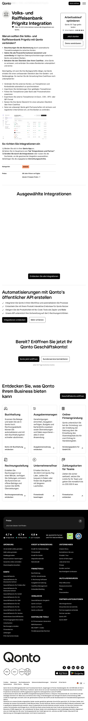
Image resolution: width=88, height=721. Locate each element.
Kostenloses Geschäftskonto (13, 616)
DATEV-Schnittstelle (38, 576)
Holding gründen (9, 555)
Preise (8, 520)
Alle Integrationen (65, 603)
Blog (60, 589)
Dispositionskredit (37, 558)
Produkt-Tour (64, 555)
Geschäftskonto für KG (11, 607)
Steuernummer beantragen (13, 558)
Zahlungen (7, 633)
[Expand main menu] (84, 3)
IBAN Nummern (36, 624)
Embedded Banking (37, 589)
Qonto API (62, 616)
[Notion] (11, 243)
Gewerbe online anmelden (12, 562)
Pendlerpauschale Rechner (40, 631)
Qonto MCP (63, 620)
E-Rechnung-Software (39, 579)
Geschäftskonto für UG (11, 597)
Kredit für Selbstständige (40, 549)
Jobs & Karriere (64, 562)
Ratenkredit (35, 562)
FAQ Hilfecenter (64, 583)
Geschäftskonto (9, 576)
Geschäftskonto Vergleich (40, 600)
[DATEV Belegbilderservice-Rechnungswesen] (54, 249)
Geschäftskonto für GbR (11, 600)
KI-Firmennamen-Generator (41, 621)
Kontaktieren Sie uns (66, 552)
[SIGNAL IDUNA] (76, 211)
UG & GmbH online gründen (12, 549)
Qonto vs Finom (36, 607)
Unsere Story (63, 549)
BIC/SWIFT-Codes (37, 628)
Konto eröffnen (74, 3)
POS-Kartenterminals (10, 636)
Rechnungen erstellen (11, 626)
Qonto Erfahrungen (66, 558)
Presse (61, 565)
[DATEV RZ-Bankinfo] (33, 246)
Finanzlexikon (64, 592)
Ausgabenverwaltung (38, 583)
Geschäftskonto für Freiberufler (14, 585)
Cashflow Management (39, 586)
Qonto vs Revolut (37, 610)
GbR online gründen (10, 552)
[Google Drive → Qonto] (54, 216)
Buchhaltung (35, 573)
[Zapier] (11, 211)
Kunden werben (64, 568)
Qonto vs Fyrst (36, 603)
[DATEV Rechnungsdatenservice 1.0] (76, 250)
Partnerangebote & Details (68, 610)
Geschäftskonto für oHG (11, 610)
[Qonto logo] (6, 3)
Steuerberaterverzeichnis (68, 607)
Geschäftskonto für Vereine (13, 613)
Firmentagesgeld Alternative (13, 620)
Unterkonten (7, 623)
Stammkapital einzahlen (11, 565)
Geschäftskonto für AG (11, 603)
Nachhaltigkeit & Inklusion (68, 571)
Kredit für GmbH (37, 555)
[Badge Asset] (64, 667)
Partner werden (64, 613)
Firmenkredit (35, 552)
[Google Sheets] (33, 211)
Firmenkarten (8, 629)
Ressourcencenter (65, 586)
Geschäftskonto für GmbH (12, 594)
